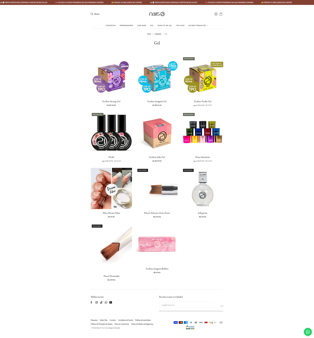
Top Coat (180, 25)
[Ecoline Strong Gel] (111, 76)
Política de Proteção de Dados (101, 324)
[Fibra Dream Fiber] (111, 188)
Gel (152, 25)
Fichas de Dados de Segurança (142, 324)
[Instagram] (96, 303)
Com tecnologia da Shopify (111, 328)
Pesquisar (94, 320)
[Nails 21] (157, 14)
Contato (113, 320)
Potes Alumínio (202, 157)
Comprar (111, 94)
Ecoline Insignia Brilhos (157, 268)
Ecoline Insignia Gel (157, 101)
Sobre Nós (103, 320)
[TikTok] (101, 303)
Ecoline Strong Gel (111, 101)
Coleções (158, 34)
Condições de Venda (125, 320)
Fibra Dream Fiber (111, 212)
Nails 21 (98, 328)
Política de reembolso (143, 320)
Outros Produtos (197, 25)
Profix (111, 157)
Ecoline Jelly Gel (157, 157)
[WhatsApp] (106, 303)
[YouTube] (110, 303)
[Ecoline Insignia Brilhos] (157, 244)
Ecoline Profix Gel (202, 101)
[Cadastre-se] (221, 306)
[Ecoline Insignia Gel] (157, 76)
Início (149, 34)
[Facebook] (91, 303)
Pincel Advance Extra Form (157, 212)
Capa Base (141, 25)
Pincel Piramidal (111, 276)
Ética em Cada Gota (122, 324)
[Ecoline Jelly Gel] (157, 132)
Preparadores (126, 25)
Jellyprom (202, 212)
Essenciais (111, 25)
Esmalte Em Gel (165, 25)
